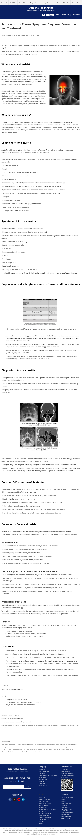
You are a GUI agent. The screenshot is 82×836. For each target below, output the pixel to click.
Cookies (64, 801)
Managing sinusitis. (16, 689)
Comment (42, 773)
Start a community (67, 773)
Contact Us (64, 799)
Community (4, 2)
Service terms (65, 771)
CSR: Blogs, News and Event (48, 775)
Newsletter (42, 811)
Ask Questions (43, 801)
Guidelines (64, 770)
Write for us (43, 785)
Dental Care (13, 2)
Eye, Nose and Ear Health (51, 2)
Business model (44, 771)
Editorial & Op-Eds (45, 803)
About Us (42, 770)
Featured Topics (44, 805)
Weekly (22, 781)
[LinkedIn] (23, 799)
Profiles (41, 821)
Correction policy (67, 803)
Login (57, 15)
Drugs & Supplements (36, 2)
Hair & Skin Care (65, 2)
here (34, 834)
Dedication (42, 777)
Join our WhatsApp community (67, 776)
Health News (43, 807)
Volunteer (76, 15)
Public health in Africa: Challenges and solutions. (24, 702)
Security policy (66, 814)
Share (49, 15)
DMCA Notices (65, 807)
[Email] (18, 799)
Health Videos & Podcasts (47, 809)
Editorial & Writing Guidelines (67, 809)
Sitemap (41, 781)
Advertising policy (67, 797)
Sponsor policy (66, 816)
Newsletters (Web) (45, 813)
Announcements (44, 799)
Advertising (42, 797)
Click (59, 832)
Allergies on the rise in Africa (16, 700)
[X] (14, 799)
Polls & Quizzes (44, 819)
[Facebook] (10, 799)
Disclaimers (65, 805)
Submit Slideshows (45, 817)
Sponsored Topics (45, 815)
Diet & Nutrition (23, 2)
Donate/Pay (65, 15)
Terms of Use (65, 818)
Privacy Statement (67, 812)
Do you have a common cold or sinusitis (20, 705)
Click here (26, 751)
